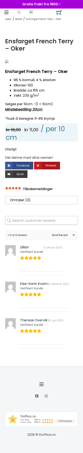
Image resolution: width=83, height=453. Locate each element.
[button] (72, 65)
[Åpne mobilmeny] (6, 12)
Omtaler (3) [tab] (20, 200)
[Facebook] (37, 396)
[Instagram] (46, 396)
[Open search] (19, 12)
